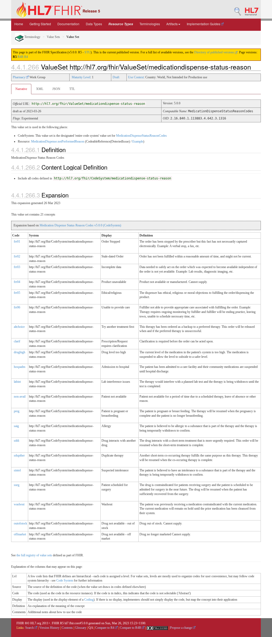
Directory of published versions (214, 52)
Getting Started (40, 23)
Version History (49, 628)
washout (19, 504)
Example (137, 141)
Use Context (136, 77)
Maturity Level (81, 77)
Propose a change (181, 628)
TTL (72, 89)
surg (16, 485)
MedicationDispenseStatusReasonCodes (141, 135)
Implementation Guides (204, 23)
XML (39, 89)
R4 (26, 57)
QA (90, 628)
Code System (64, 580)
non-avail (20, 396)
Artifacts (172, 23)
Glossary (80, 628)
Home (18, 23)
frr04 (17, 282)
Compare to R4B (131, 628)
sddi (16, 440)
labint (17, 382)
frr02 (17, 256)
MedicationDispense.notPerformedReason (57, 141)
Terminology (32, 37)
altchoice (19, 327)
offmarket (20, 534)
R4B (20, 57)
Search (30, 628)
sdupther (19, 455)
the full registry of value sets (34, 555)
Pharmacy (19, 77)
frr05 (17, 293)
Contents (67, 628)
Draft (116, 77)
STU (87, 52)
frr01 (17, 241)
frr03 (17, 267)
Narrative (21, 89)
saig (16, 426)
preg (16, 411)
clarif (17, 341)
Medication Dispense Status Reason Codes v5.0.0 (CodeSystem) (80, 225)
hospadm (19, 367)
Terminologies (149, 23)
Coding (89, 599)
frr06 (17, 307)
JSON (56, 89)
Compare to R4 (105, 628)
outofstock (20, 523)
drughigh (19, 352)
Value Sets (53, 37)
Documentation (68, 23)
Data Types (94, 23)
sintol (17, 470)
